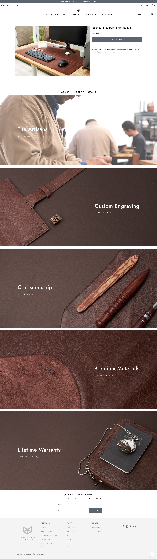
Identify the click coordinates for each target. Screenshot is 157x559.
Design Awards (71, 528)
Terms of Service (97, 531)
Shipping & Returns (46, 531)
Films (68, 547)
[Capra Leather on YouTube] (134, 526)
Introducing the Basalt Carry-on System (78, 1)
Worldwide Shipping (9, 5)
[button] (46, 14)
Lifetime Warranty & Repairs (49, 535)
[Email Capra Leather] (119, 526)
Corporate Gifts (45, 539)
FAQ (68, 535)
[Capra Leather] (78, 10)
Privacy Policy (96, 528)
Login (145, 5)
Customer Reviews (72, 539)
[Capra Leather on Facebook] (123, 526)
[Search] (152, 14)
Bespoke (43, 547)
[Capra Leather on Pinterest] (130, 526)
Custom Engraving (46, 543)
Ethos (68, 543)
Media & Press (71, 531)
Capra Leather (24, 554)
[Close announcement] (155, 2)
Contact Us (44, 528)
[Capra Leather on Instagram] (127, 526)
